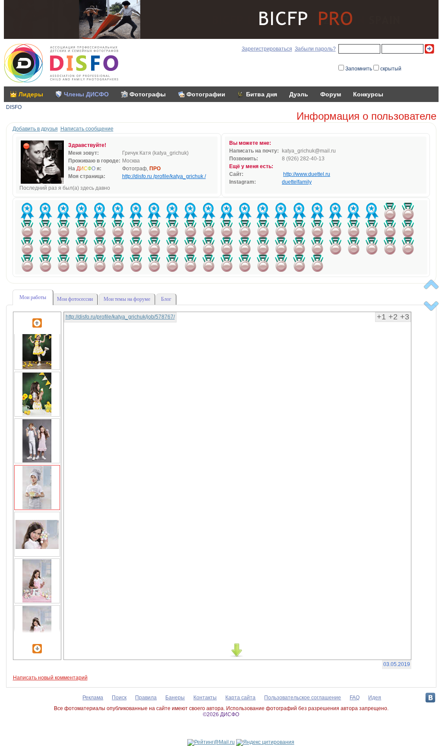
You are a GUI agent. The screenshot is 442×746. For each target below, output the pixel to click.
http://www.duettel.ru (306, 174)
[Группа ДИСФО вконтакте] (430, 697)
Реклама (92, 698)
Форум (330, 94)
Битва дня (261, 94)
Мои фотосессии (75, 299)
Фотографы (147, 94)
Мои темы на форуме (127, 299)
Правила (146, 698)
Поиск (119, 698)
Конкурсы (368, 94)
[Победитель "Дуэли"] (389, 211)
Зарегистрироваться (267, 49)
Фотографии (205, 94)
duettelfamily (297, 182)
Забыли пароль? (315, 49)
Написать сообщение (87, 129)
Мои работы (32, 297)
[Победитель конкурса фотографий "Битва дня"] (27, 211)
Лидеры (31, 94)
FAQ (355, 698)
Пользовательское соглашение (302, 698)
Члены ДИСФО (86, 94)
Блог (166, 299)
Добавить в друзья (35, 129)
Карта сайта (240, 698)
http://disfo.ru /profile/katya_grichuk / (164, 176)
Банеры (175, 698)
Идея (374, 698)
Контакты (205, 698)
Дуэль (298, 94)
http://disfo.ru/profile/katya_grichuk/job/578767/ (120, 317)
